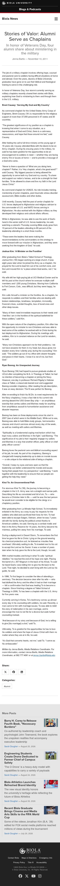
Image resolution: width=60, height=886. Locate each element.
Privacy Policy (19, 862)
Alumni (7, 686)
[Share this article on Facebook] (13, 672)
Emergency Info (45, 857)
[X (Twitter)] (27, 875)
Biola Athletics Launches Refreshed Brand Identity (20, 784)
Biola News (10, 19)
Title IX (31, 862)
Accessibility (41, 862)
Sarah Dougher (11, 746)
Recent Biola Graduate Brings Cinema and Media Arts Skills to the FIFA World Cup (21, 813)
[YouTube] (33, 875)
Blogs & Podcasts (30, 9)
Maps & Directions (29, 857)
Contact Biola (13, 857)
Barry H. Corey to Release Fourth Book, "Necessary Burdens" (20, 724)
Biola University (19, 3)
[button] (56, 18)
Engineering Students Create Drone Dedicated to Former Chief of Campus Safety (21, 758)
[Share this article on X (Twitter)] (5, 672)
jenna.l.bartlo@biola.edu (44, 655)
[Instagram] (39, 875)
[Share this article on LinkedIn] (21, 672)
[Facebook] (20, 875)
